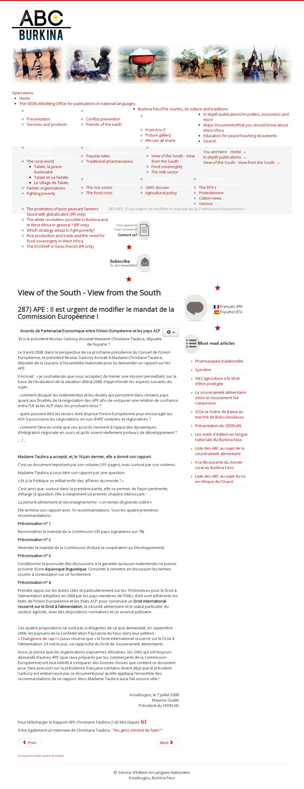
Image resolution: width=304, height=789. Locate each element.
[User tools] (171, 332)
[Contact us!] (129, 230)
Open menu (22, 92)
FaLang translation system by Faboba (41, 755)
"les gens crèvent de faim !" (137, 730)
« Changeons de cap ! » (38, 638)
